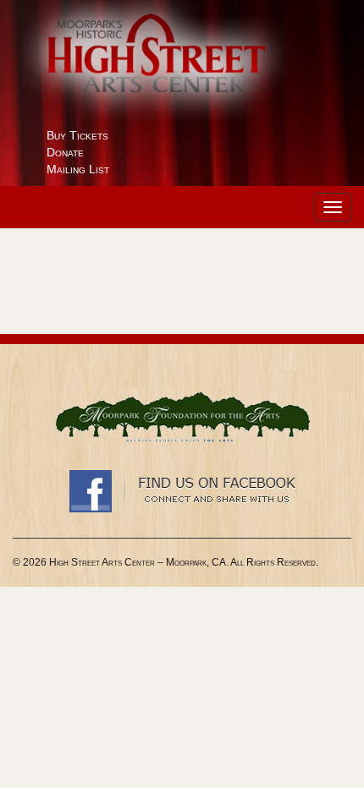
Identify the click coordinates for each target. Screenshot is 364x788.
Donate (65, 152)
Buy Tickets (77, 135)
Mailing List (78, 169)
